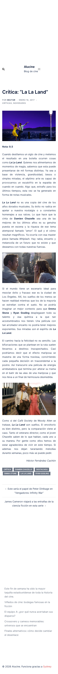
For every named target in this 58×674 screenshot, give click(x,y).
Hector (11, 100)
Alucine (29, 67)
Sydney (47, 666)
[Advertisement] (29, 31)
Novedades (19, 103)
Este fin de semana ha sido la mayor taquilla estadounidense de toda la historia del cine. (28, 592)
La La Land (26, 473)
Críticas (7, 103)
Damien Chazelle (23, 469)
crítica (7, 469)
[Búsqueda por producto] (3, 69)
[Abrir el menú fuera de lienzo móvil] (39, 69)
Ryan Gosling (42, 473)
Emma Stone (10, 473)
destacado (42, 469)
